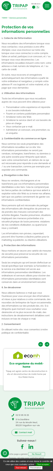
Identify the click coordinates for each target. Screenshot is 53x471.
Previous (40, 344)
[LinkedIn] (31, 447)
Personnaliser (35, 468)
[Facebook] (22, 447)
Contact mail (25, 432)
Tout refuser (21, 468)
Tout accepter (43, 464)
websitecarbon (37, 458)
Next (47, 344)
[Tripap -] (15, 6)
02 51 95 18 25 (22, 415)
